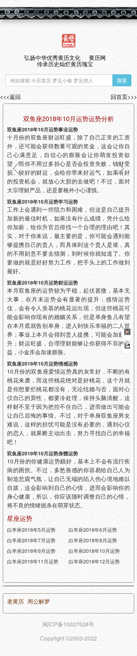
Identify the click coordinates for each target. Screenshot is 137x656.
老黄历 (15, 601)
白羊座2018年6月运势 (92, 529)
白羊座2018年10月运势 (94, 550)
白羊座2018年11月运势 (32, 561)
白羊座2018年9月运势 (31, 550)
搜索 (122, 80)
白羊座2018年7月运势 (31, 540)
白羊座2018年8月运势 (92, 540)
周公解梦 (38, 601)
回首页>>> (124, 97)
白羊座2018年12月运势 (94, 561)
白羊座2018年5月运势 (31, 529)
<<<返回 (10, 97)
